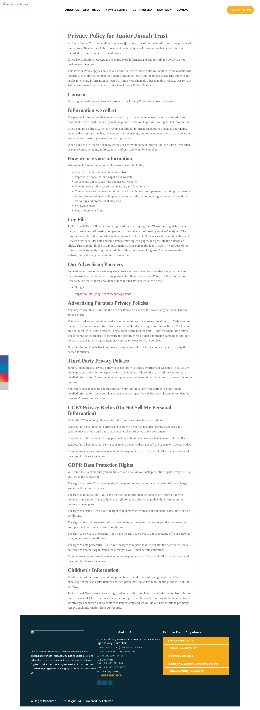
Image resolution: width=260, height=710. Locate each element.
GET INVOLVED (142, 9)
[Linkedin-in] (110, 682)
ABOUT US (72, 9)
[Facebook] (99, 682)
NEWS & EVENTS (116, 9)
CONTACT (183, 9)
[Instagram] (104, 682)
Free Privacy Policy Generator (135, 85)
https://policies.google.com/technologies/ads (103, 294)
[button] (240, 10)
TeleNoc (107, 701)
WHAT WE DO (91, 9)
